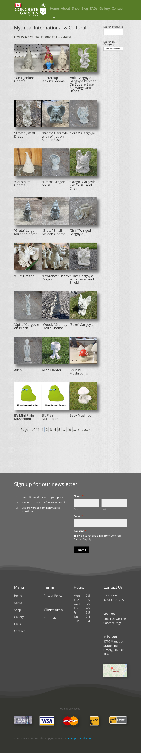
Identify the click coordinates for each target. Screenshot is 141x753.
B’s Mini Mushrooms (79, 371)
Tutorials (50, 618)
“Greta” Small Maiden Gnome (53, 232)
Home (54, 9)
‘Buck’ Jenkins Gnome (24, 79)
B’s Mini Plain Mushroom (24, 417)
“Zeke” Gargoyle (81, 324)
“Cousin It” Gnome (22, 183)
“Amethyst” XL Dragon (25, 135)
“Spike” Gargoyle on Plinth (26, 326)
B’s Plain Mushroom (50, 417)
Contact (117, 9)
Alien (18, 370)
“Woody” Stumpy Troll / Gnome (54, 326)
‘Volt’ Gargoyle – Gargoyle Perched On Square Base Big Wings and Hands (83, 84)
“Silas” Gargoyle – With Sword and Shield (82, 279)
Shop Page (20, 36)
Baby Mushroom (82, 415)
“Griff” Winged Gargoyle (80, 232)
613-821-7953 (115, 600)
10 (69, 429)
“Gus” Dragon (24, 276)
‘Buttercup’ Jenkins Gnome (53, 79)
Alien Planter (51, 370)
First (76, 509)
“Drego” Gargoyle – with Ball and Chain (83, 185)
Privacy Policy (53, 596)
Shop (75, 9)
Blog (85, 9)
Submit (81, 550)
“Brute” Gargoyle (82, 133)
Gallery (104, 9)
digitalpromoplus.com (80, 738)
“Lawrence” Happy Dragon (55, 277)
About (65, 9)
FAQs (93, 9)
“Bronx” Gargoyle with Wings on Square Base (55, 136)
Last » (86, 429)
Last (104, 509)
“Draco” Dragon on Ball (53, 183)
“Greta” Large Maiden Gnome (25, 232)
